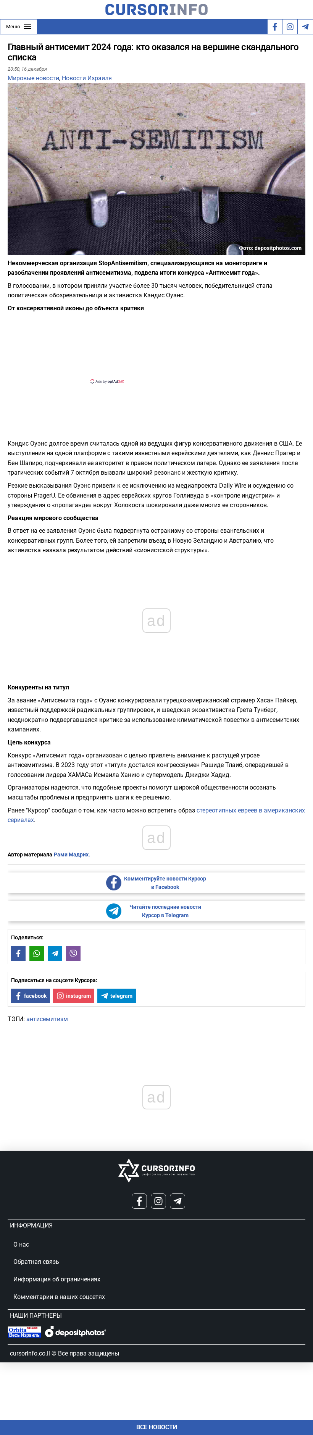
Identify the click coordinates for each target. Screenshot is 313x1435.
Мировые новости (33, 78)
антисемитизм (47, 1019)
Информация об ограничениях (56, 1279)
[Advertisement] (150, 347)
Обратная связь (36, 1261)
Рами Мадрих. (72, 854)
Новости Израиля (87, 78)
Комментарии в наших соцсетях (59, 1296)
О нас (21, 1244)
